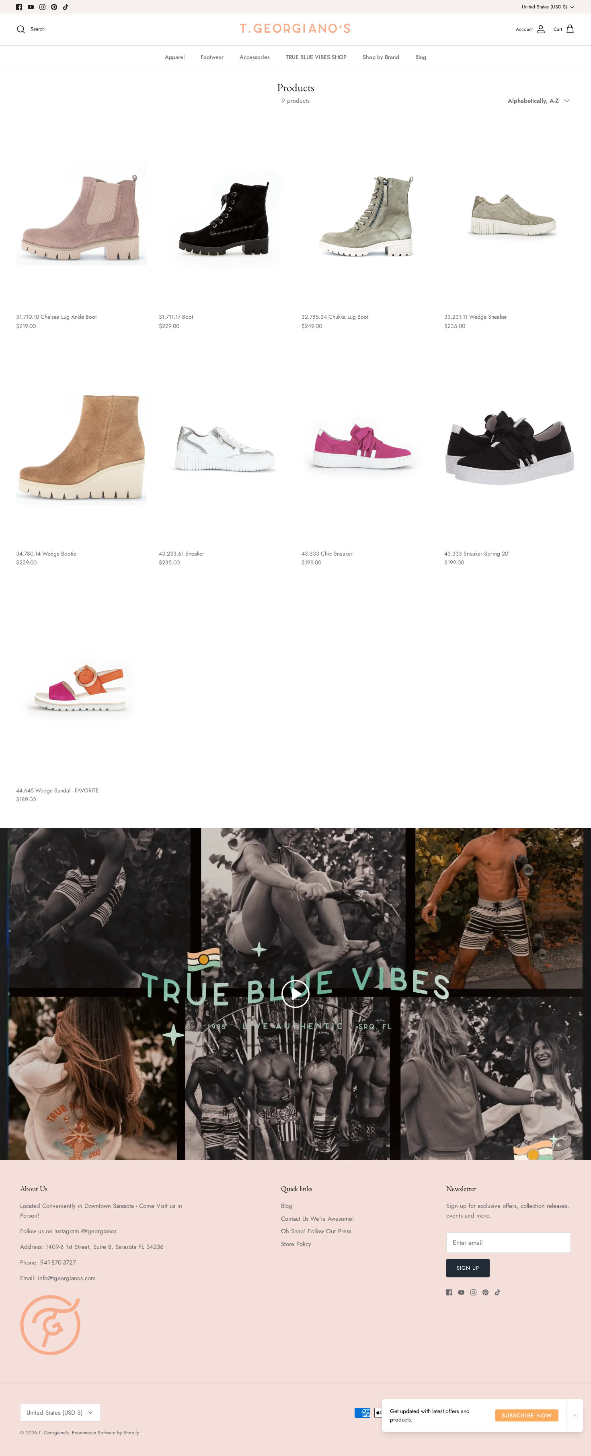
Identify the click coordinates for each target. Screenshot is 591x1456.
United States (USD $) (544, 6)
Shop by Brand (381, 57)
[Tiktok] (66, 7)
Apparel (175, 57)
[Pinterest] (54, 7)
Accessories (255, 57)
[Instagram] (42, 7)
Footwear (212, 57)
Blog (420, 57)
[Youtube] (31, 7)
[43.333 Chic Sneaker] (367, 447)
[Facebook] (19, 7)
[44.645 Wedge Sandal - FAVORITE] (81, 684)
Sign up (468, 1268)
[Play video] (295, 994)
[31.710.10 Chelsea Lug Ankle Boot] (81, 211)
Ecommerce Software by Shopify (105, 1432)
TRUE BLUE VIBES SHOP (316, 57)
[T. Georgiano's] (295, 29)
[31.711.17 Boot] (224, 211)
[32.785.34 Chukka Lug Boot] (367, 211)
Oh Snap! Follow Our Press (316, 1231)
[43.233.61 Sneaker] (224, 447)
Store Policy (296, 1244)
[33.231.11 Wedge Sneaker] (509, 211)
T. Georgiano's (54, 1432)
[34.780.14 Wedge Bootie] (81, 447)
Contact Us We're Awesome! (317, 1218)
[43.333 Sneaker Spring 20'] (509, 447)
